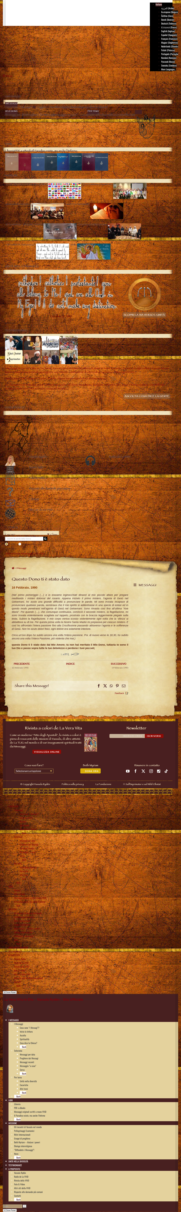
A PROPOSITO (14, 955)
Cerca (22, 856)
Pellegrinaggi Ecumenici (24, 917)
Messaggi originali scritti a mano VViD (30, 898)
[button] (20, 1020)
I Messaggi (18, 810)
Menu (9, 76)
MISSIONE (12, 909)
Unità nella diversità (28, 867)
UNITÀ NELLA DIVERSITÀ (18, 947)
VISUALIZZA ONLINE (47, 752)
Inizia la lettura (26, 817)
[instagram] (151, 771)
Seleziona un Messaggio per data (25, 554)
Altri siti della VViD (22, 974)
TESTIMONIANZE (15, 951)
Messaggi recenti (27, 848)
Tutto (12, 544)
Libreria (17, 890)
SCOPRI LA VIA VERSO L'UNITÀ (144, 315)
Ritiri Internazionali (22, 921)
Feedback (119, 693)
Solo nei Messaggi (32, 544)
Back (23, 833)
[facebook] (135, 771)
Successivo (118, 663)
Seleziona (18, 837)
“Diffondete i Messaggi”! (24, 936)
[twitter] (143, 771)
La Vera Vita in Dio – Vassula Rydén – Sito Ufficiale (43, 999)
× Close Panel (10, 992)
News (16, 940)
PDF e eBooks (19, 894)
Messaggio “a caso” (28, 852)
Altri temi (24, 875)
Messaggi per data (27, 840)
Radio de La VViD (21, 963)
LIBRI (10, 886)
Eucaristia (24, 871)
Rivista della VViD (21, 966)
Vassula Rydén (20, 959)
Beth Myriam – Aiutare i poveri (27, 928)
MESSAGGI (146, 585)
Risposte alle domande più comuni (28, 978)
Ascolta (23, 821)
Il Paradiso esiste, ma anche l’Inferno (29, 901)
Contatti (17, 982)
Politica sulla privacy (73, 784)
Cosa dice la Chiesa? (28, 829)
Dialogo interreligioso (23, 932)
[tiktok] (166, 771)
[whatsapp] (158, 771)
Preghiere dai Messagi (29, 844)
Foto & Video (19, 970)
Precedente (22, 663)
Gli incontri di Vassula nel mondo (28, 913)
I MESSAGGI (13, 806)
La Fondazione (103, 784)
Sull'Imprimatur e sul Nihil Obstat (143, 784)
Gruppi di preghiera (22, 924)
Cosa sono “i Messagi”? (29, 814)
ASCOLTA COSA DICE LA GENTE (147, 397)
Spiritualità (24, 825)
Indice (70, 663)
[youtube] (128, 771)
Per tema (18, 863)
